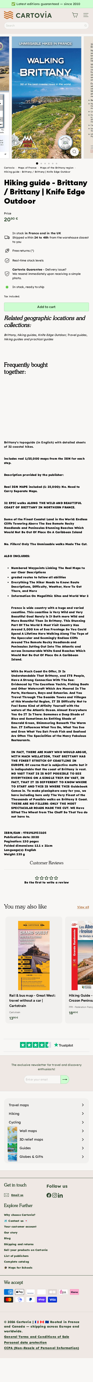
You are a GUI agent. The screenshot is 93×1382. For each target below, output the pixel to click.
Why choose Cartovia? (20, 1215)
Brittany (10, 335)
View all (83, 907)
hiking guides (26, 335)
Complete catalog (16, 1261)
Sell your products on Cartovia (25, 1250)
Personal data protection (25, 1342)
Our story (11, 1232)
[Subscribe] (65, 1079)
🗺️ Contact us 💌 (16, 1221)
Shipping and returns (19, 1244)
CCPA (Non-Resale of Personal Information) (41, 1348)
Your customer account (20, 1226)
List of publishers (16, 1256)
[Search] (85, 25)
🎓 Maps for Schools (18, 1267)
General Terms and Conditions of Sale (36, 1337)
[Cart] (74, 15)
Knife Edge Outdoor (52, 335)
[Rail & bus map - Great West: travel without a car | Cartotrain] (33, 970)
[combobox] (46, 25)
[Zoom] (74, 151)
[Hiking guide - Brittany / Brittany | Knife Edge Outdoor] (46, 403)
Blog (7, 1238)
